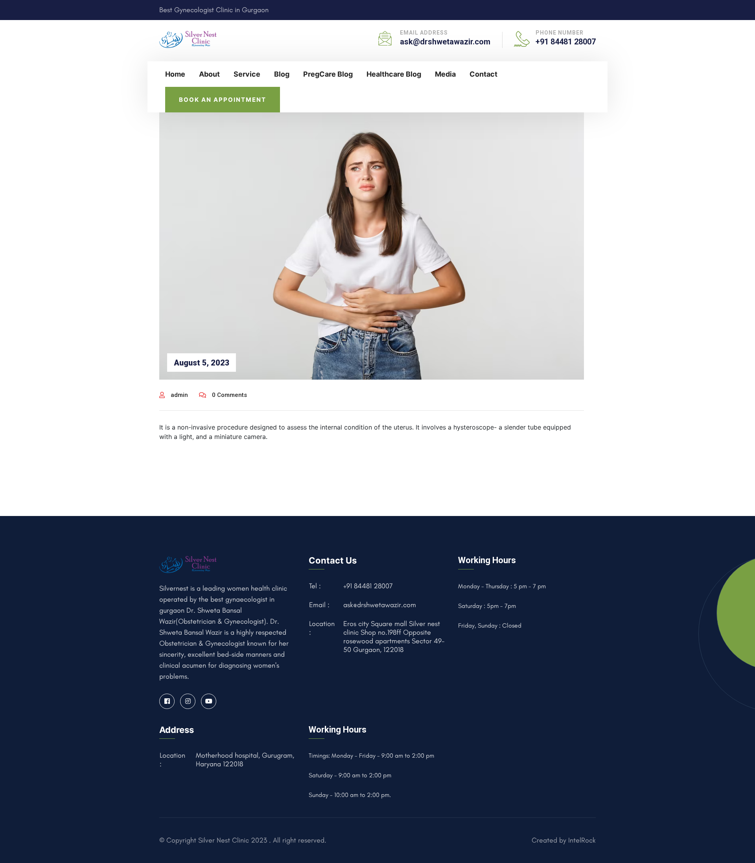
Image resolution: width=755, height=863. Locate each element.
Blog (281, 74)
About (209, 74)
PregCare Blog (328, 74)
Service (247, 74)
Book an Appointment (222, 99)
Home (175, 74)
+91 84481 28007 (566, 41)
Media (445, 74)
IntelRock (582, 840)
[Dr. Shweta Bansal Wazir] (188, 38)
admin (179, 394)
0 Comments (229, 394)
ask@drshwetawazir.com (445, 41)
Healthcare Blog (393, 74)
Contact (483, 74)
